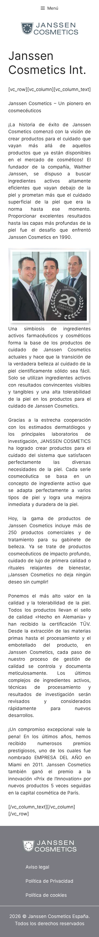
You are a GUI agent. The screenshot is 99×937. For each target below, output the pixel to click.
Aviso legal (37, 867)
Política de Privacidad (49, 881)
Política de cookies (46, 895)
